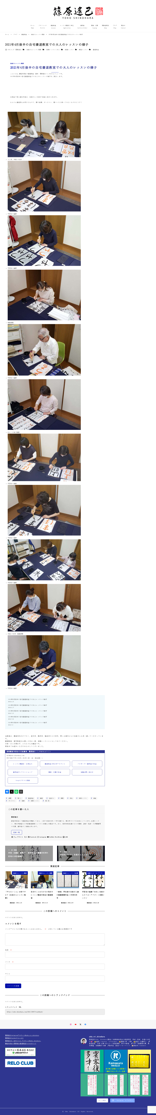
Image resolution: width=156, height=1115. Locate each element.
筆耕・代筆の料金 (55, 772)
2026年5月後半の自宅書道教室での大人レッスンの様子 (27, 699)
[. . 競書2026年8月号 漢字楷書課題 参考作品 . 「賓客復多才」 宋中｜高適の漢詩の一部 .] (92, 1061)
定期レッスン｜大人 (53, 49)
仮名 (70, 798)
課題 (61, 798)
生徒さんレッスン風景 (34, 49)
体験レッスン (69, 49)
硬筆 (9, 798)
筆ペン (19, 798)
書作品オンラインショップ (22, 772)
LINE (66, 837)
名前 (8, 950)
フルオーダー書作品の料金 (87, 764)
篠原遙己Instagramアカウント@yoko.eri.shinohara (22, 1035)
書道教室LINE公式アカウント (55, 764)
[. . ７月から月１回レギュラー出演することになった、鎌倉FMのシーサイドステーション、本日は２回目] (115, 1061)
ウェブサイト (18, 837)
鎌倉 (94, 798)
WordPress (58, 837)
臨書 (22, 800)
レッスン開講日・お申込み (22, 764)
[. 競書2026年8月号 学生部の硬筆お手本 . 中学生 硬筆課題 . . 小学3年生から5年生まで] (92, 1084)
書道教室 (96, 49)
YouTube (51, 837)
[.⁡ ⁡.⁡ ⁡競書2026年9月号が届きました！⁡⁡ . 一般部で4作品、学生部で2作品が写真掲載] (139, 1061)
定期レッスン (82, 798)
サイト (7, 974)
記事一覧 (16, 832)
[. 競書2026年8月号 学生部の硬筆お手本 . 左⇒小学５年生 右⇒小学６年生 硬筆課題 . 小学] (115, 1084)
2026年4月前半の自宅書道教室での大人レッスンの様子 (27, 716)
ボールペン (11, 800)
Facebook (33, 837)
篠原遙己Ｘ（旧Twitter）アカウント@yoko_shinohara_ (23, 1040)
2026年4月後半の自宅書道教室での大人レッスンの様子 (27, 711)
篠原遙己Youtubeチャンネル (14, 1038)
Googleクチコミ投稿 (23, 780)
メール (9, 962)
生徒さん (51, 798)
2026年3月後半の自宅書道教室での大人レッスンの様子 (27, 722)
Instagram (42, 837)
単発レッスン (83, 49)
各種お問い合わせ (87, 772)
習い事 (46, 800)
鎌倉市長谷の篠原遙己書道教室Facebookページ (20, 1043)
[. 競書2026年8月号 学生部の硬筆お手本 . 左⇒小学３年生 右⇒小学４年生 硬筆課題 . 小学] (139, 1084)
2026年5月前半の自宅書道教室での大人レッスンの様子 (27, 705)
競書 (41, 798)
